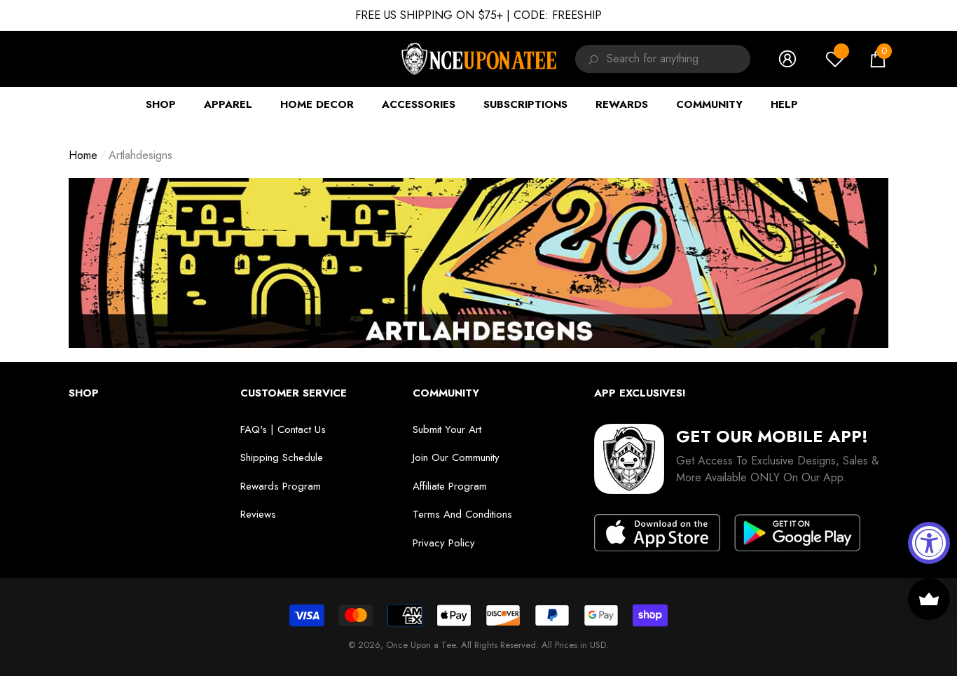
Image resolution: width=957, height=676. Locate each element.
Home (83, 155)
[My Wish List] (835, 58)
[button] (877, 58)
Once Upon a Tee (420, 644)
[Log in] (787, 58)
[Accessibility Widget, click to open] (929, 543)
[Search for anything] (591, 59)
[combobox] (678, 59)
